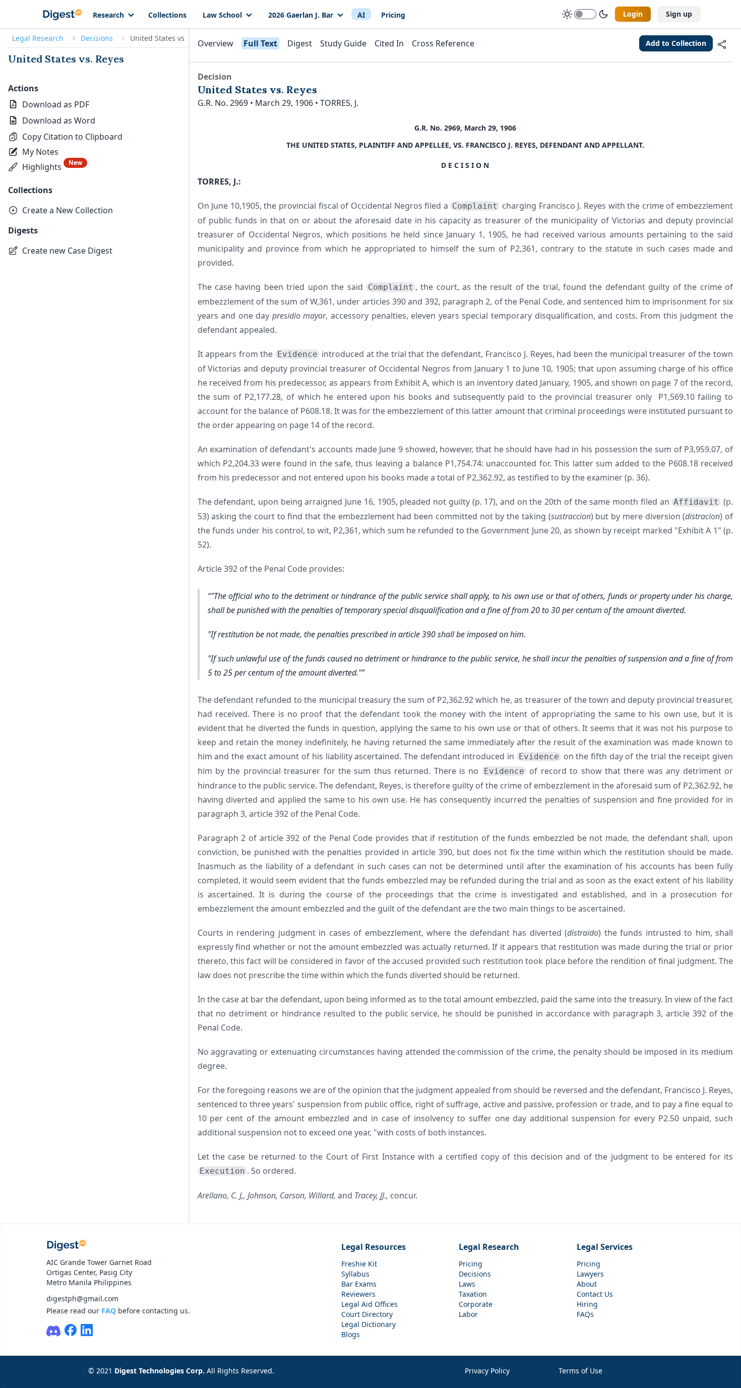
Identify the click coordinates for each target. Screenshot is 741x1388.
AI (361, 15)
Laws (467, 1284)
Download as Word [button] (58, 120)
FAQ (108, 1310)
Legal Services (605, 1246)
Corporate (475, 1304)
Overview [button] (215, 43)
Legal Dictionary (368, 1324)
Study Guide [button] (343, 43)
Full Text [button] (260, 43)
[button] (65, 137)
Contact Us (595, 1294)
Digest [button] (299, 43)
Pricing (393, 15)
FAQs (585, 1314)
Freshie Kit (359, 1264)
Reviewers (358, 1294)
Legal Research (38, 38)
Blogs (350, 1334)
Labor (468, 1314)
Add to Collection (676, 43)
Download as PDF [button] (55, 104)
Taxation (473, 1294)
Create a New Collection (67, 210)
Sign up (679, 14)
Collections (167, 15)
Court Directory (367, 1314)
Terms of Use (580, 1370)
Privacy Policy (487, 1370)
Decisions (97, 38)
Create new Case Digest (67, 250)
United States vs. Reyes (66, 58)
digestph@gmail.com (82, 1298)
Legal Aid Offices (369, 1304)
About (587, 1284)
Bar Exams (359, 1284)
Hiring (587, 1304)
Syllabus (355, 1274)
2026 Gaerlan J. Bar (300, 15)
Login (633, 14)
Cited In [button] (389, 43)
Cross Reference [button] (443, 43)
